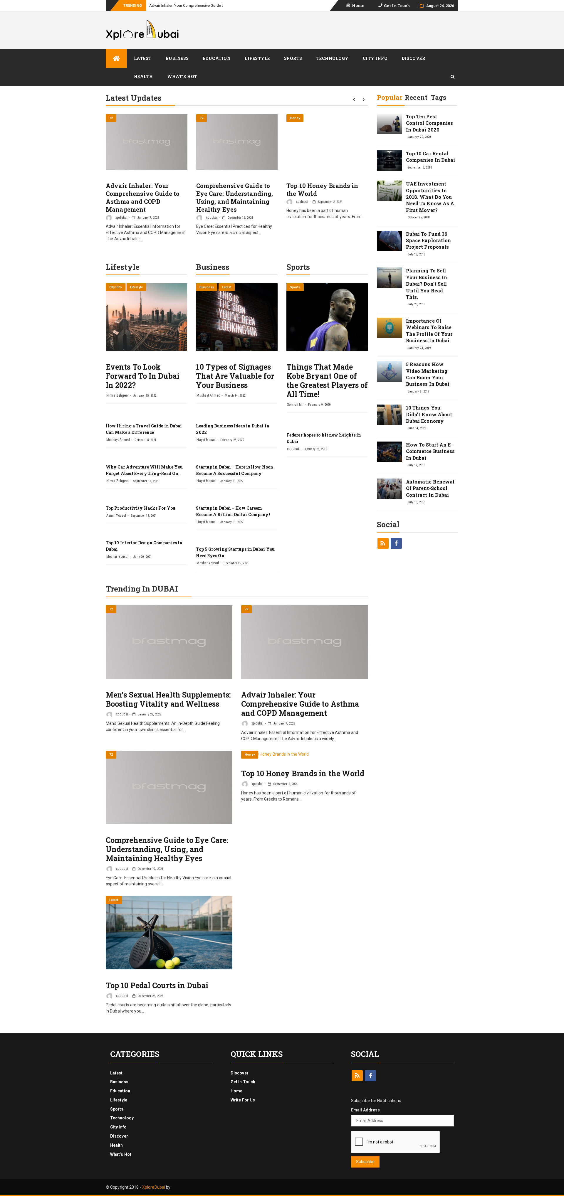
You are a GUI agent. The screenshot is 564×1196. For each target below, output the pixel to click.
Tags (438, 97)
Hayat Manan (206, 440)
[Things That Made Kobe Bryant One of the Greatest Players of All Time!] (327, 317)
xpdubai (121, 217)
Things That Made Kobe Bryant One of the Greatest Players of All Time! (327, 380)
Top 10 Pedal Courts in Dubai (157, 985)
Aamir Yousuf (116, 515)
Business (177, 58)
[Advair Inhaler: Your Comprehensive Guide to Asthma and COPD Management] (146, 142)
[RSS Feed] (383, 543)
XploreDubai (153, 1187)
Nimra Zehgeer (117, 395)
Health (143, 76)
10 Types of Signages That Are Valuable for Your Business (235, 376)
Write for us (243, 1100)
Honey (295, 118)
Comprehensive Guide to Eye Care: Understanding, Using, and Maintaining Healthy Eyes (234, 197)
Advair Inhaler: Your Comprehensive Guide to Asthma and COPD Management (215, 5)
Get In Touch (243, 1081)
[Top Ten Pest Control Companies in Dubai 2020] (389, 123)
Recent (416, 97)
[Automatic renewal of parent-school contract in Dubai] (389, 489)
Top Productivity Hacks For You (140, 508)
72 (111, 118)
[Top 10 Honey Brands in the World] (327, 116)
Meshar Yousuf (117, 557)
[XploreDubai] (116, 58)
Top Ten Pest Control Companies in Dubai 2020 (429, 123)
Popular (389, 97)
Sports (293, 58)
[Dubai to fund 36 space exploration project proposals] (389, 241)
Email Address (365, 1110)
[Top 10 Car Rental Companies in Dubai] (389, 160)
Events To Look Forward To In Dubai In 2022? (142, 376)
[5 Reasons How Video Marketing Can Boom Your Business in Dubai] (389, 371)
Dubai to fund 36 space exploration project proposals (428, 240)
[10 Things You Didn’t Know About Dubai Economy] (389, 415)
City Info (375, 58)
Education (217, 58)
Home (236, 1091)
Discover (413, 58)
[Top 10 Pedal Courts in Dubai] (169, 932)
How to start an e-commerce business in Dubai (430, 451)
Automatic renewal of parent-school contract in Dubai (430, 488)
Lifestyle (257, 58)
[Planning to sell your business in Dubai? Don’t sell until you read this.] (389, 277)
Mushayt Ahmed (118, 440)
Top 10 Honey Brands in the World (302, 773)
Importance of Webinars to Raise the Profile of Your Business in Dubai (429, 330)
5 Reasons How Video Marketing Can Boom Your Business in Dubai (428, 374)
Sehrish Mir (295, 404)
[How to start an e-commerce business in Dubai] (389, 452)
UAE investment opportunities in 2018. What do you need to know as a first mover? (430, 197)
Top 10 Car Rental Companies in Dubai (430, 156)
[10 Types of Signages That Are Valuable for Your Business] (236, 317)
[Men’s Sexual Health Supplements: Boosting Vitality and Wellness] (169, 642)
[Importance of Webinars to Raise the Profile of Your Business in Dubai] (389, 328)
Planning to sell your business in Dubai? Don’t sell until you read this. (426, 283)
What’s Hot (182, 76)
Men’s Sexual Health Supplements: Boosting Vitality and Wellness (168, 699)
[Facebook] (396, 543)
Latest (143, 58)
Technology (332, 58)
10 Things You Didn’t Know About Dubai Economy (429, 414)
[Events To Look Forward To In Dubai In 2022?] (146, 317)
